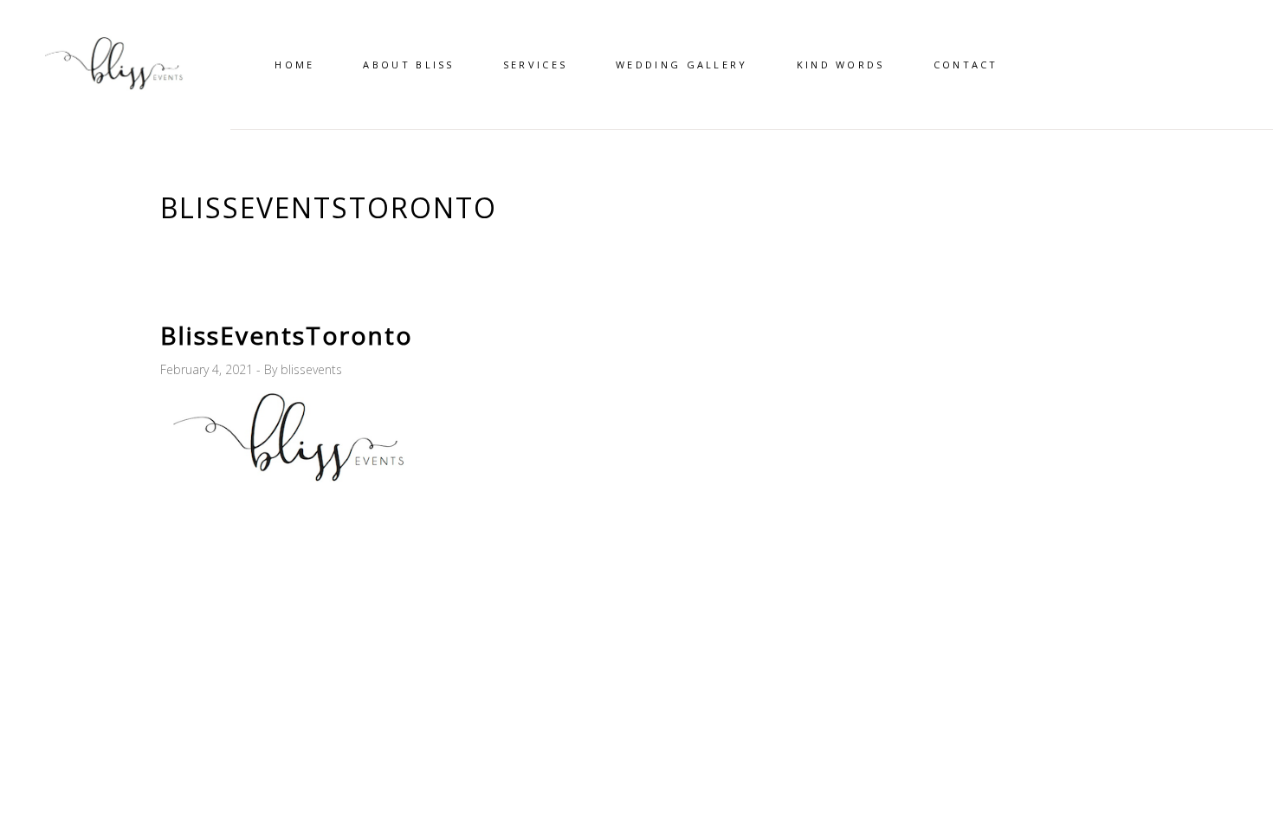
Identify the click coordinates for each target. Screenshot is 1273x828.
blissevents (311, 369)
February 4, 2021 (208, 369)
